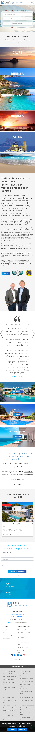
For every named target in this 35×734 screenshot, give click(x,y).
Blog (4, 632)
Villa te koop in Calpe (22, 647)
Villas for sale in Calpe (26, 689)
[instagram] (15, 655)
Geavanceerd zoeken (17, 19)
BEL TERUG (17, 484)
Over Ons (5, 630)
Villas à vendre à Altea (8, 697)
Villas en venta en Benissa (10, 676)
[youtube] (24, 655)
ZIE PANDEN (17, 436)
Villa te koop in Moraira (23, 640)
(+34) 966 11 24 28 (16, 619)
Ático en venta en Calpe (9, 682)
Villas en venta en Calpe (9, 685)
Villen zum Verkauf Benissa (27, 705)
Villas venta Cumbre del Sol (10, 674)
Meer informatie (22, 729)
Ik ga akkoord (13, 729)
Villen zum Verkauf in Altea (27, 697)
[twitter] (18, 655)
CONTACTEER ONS (17, 479)
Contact (5, 641)
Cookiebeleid (6, 638)
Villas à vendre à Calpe (9, 715)
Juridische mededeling (8, 635)
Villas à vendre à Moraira (9, 708)
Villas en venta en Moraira (9, 679)
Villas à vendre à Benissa (9, 705)
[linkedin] (21, 655)
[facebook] (12, 655)
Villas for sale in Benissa (26, 678)
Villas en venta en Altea (9, 671)
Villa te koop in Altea (22, 630)
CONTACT (5, 273)
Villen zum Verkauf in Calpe (27, 717)
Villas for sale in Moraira (26, 681)
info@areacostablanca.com (18, 622)
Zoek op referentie (17, 23)
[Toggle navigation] (32, 2)
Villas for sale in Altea (25, 671)
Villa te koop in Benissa (23, 637)
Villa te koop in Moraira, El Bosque (13, 524)
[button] (2, 352)
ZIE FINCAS (17, 414)
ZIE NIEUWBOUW (17, 392)
